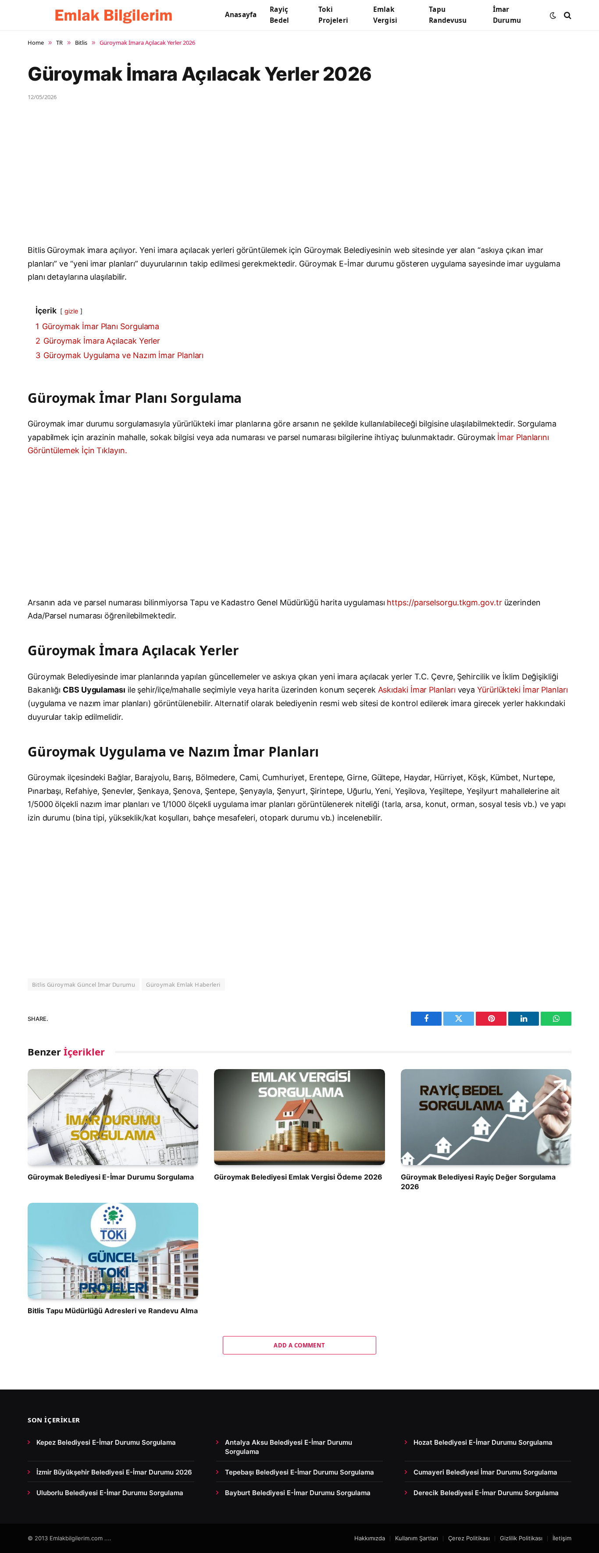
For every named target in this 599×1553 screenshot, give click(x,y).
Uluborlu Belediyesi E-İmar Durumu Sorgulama (109, 1493)
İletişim (562, 1538)
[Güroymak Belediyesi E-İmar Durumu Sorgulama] (113, 1117)
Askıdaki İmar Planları (417, 689)
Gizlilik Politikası (521, 1538)
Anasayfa (241, 14)
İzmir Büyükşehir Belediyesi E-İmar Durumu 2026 (114, 1472)
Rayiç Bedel (279, 15)
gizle (71, 311)
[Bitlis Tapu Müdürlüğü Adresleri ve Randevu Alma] (113, 1251)
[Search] (566, 15)
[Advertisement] (291, 178)
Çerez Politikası (469, 1538)
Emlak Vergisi (385, 15)
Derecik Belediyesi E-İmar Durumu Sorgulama (486, 1493)
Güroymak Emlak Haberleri (183, 984)
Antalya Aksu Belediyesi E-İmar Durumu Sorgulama (288, 1447)
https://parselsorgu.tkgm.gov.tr (444, 602)
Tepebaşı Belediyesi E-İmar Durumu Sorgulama (299, 1472)
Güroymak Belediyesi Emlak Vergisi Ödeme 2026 (298, 1177)
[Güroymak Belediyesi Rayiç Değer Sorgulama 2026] (486, 1117)
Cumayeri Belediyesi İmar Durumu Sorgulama (485, 1472)
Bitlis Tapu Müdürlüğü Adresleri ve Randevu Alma (113, 1310)
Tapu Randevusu (448, 15)
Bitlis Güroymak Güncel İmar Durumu (83, 984)
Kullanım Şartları (416, 1538)
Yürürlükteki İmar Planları (522, 689)
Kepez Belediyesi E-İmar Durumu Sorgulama (106, 1442)
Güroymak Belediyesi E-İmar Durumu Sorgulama (111, 1177)
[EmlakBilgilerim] (115, 15)
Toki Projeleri (333, 15)
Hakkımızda (369, 1538)
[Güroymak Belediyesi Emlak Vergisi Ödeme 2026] (299, 1117)
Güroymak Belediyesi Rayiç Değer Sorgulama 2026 (478, 1182)
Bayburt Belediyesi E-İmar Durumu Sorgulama (298, 1493)
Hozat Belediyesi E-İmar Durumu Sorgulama (483, 1442)
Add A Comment (299, 1345)
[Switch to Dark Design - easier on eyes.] (553, 15)
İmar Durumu (507, 15)
